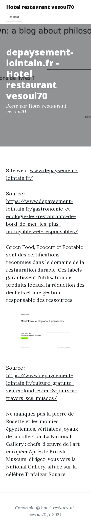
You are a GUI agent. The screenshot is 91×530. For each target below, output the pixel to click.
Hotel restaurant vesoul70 (40, 7)
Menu (14, 17)
